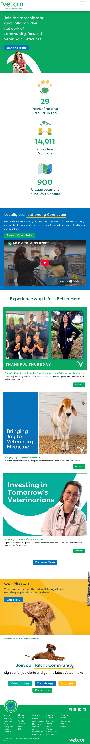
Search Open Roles (20, 235)
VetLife (21, 721)
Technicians (45, 683)
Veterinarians (20, 683)
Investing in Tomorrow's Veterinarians (24, 539)
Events (63, 726)
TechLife (21, 724)
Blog (62, 724)
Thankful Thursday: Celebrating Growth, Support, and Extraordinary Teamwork (44, 373)
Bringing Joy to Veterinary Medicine (23, 457)
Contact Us (65, 721)
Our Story (13, 599)
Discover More (45, 562)
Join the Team (16, 47)
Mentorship (36, 724)
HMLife (21, 726)
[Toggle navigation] (82, 3)
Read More (79, 384)
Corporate (42, 690)
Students (67, 683)
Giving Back (9, 726)
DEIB (20, 729)
